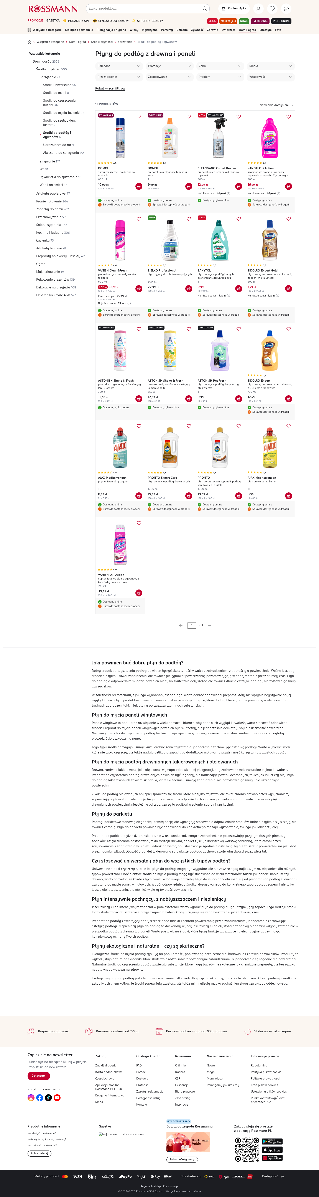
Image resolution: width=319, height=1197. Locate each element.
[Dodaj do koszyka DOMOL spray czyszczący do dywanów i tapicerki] (138, 186)
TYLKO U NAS (260, 21)
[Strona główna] (29, 42)
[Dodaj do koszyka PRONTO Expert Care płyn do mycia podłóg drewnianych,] (188, 495)
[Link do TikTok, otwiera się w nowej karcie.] (48, 1097)
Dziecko (182, 30)
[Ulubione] (272, 8)
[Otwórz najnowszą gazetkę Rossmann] (121, 1134)
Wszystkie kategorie (47, 30)
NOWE (244, 21)
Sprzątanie (125, 42)
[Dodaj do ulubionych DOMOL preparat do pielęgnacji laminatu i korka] (188, 116)
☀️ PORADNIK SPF (76, 21)
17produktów (106, 104)
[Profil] (258, 8)
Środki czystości (102, 42)
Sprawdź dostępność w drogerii (121, 205)
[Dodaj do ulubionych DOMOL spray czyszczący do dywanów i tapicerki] (138, 116)
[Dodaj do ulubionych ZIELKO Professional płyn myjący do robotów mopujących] (188, 218)
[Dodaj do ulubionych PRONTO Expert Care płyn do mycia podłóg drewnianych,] (188, 426)
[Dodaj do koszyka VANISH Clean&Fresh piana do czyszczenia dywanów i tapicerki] (138, 288)
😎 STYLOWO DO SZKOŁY (111, 21)
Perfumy (167, 30)
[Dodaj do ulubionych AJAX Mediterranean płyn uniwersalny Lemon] (288, 426)
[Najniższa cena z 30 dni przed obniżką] (228, 193)
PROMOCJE (35, 20)
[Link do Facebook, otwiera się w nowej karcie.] (39, 1097)
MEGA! (212, 21)
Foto (278, 30)
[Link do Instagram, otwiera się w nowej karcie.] (31, 1097)
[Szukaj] (204, 9)
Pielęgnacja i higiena (111, 30)
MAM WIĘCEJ (228, 21)
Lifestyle (266, 30)
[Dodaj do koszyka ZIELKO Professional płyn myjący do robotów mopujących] (188, 288)
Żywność (197, 30)
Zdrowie (212, 30)
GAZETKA (53, 20)
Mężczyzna (150, 30)
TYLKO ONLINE (281, 21)
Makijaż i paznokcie (79, 30)
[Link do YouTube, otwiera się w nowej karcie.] (57, 1097)
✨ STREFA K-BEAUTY (147, 21)
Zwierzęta (228, 30)
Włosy (134, 30)
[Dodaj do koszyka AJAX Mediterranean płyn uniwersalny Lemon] (288, 495)
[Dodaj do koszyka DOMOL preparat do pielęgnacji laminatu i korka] (188, 186)
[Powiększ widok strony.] (282, 1176)
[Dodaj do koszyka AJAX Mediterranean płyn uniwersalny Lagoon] (138, 495)
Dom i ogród (247, 30)
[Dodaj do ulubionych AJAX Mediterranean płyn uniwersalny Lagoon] (138, 426)
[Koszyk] (286, 8)
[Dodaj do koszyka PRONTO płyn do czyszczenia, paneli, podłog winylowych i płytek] (238, 495)
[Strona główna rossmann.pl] (52, 8)
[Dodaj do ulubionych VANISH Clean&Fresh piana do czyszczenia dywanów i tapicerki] (138, 218)
